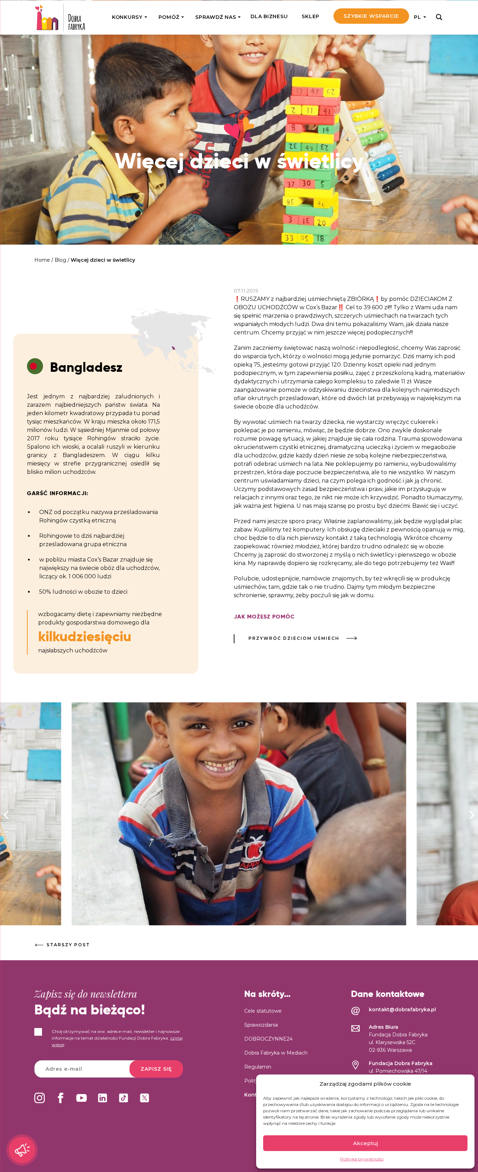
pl (417, 17)
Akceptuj (365, 1143)
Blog (60, 260)
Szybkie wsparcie (371, 16)
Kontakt (254, 1095)
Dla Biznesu (269, 16)
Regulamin (257, 1067)
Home (42, 260)
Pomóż (169, 17)
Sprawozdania (261, 1025)
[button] (472, 815)
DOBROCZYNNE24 (268, 1039)
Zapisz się (156, 1069)
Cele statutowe (263, 1011)
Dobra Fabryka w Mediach (276, 1053)
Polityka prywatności (362, 1159)
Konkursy (127, 17)
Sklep (310, 16)
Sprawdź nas (215, 17)
